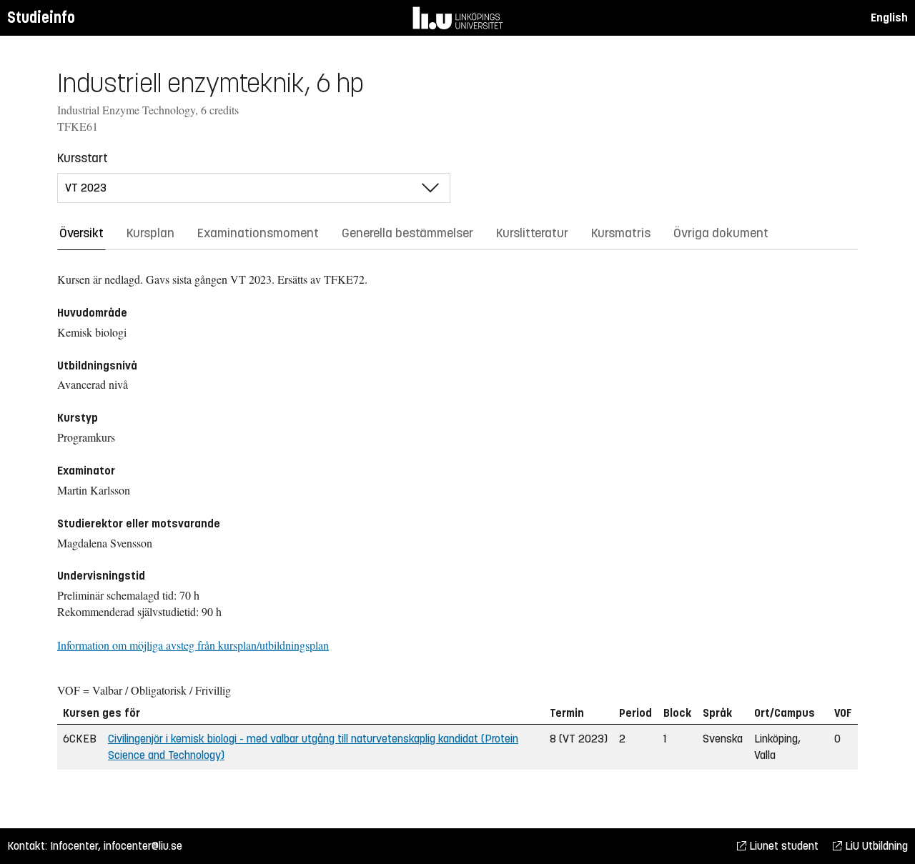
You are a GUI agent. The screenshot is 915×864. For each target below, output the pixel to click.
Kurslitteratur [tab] (532, 233)
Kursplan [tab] (150, 233)
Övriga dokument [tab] (720, 233)
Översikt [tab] (81, 233)
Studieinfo (41, 17)
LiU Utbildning (875, 846)
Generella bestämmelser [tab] (407, 233)
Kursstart (82, 158)
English (889, 17)
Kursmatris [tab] (621, 233)
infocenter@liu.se (143, 846)
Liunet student (782, 846)
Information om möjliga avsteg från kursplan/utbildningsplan (193, 644)
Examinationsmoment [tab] (258, 233)
